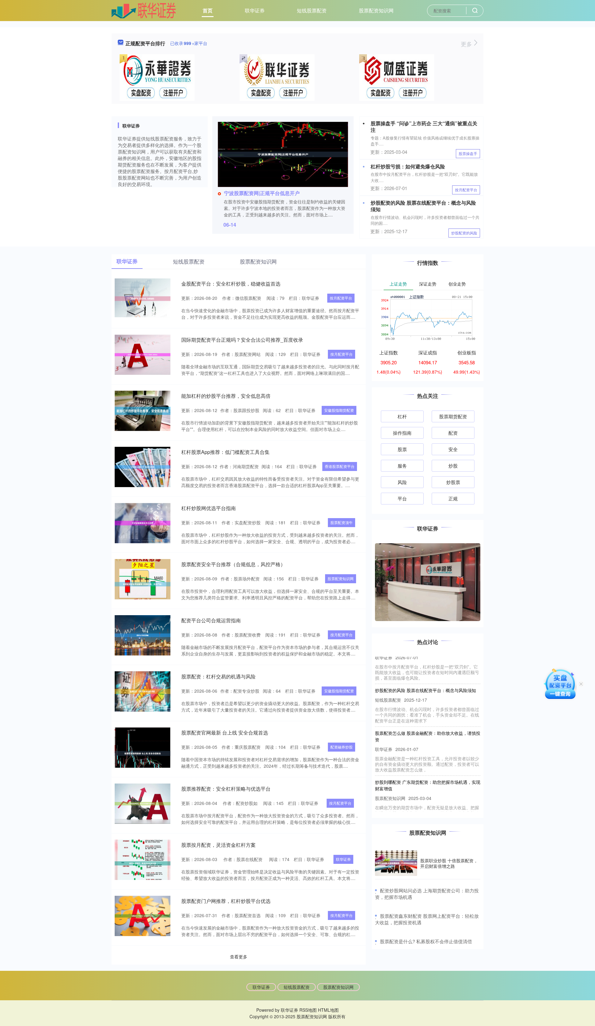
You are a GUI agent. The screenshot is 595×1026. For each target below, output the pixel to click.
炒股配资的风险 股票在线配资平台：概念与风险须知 (423, 206)
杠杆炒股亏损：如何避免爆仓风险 (408, 166)
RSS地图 (308, 1010)
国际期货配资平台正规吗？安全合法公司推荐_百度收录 (242, 339)
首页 (208, 10)
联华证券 (255, 10)
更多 (467, 44)
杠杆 (402, 416)
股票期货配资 (453, 416)
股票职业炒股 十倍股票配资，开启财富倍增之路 (449, 863)
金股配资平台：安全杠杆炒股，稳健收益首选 (230, 283)
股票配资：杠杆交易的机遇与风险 (218, 676)
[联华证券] (144, 10)
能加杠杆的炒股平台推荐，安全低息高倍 (226, 395)
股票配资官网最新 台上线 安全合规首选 (224, 732)
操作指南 (402, 432)
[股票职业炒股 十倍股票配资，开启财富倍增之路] (396, 863)
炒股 (453, 465)
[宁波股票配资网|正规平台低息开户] (283, 154)
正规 (453, 498)
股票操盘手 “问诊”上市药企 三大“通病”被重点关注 (424, 126)
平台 (402, 498)
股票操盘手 (468, 153)
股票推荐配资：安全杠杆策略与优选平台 (226, 788)
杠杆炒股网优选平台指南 (208, 508)
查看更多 (238, 956)
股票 (402, 449)
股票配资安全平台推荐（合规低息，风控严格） (233, 564)
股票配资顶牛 (341, 522)
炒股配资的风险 (464, 232)
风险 (402, 482)
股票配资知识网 (376, 10)
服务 (402, 465)
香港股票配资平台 (340, 466)
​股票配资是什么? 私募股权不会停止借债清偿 (426, 941)
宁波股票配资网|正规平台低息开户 (262, 193)
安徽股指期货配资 (339, 410)
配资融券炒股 (341, 746)
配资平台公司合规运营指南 (211, 620)
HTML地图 (328, 1010)
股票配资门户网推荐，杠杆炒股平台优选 (226, 900)
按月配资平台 (466, 189)
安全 (453, 449)
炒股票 (453, 482)
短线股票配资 (312, 10)
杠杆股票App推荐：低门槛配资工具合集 (225, 451)
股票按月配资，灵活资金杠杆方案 (218, 844)
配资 (453, 432)
